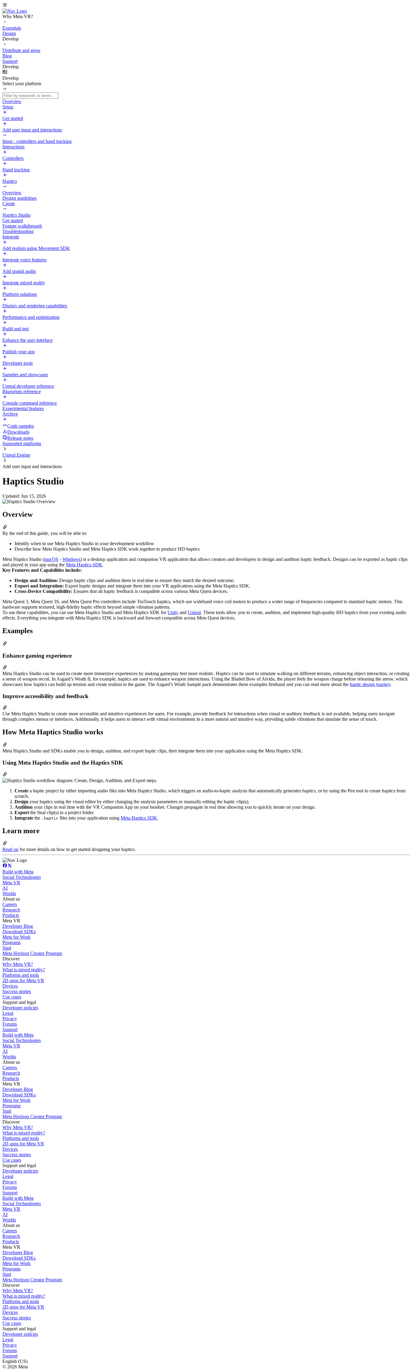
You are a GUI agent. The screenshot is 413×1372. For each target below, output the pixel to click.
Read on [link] (10, 849)
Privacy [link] (9, 1018)
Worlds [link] (9, 893)
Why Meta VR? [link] (17, 964)
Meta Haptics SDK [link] (84, 564)
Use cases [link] (11, 996)
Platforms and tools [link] (20, 975)
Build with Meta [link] (18, 871)
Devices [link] (10, 986)
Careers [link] (9, 904)
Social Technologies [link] (21, 877)
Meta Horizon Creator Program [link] (32, 953)
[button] (206, 5)
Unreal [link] (194, 612)
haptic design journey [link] (370, 684)
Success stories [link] (16, 991)
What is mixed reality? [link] (23, 969)
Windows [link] (71, 559)
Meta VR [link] (11, 882)
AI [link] (5, 888)
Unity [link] (172, 612)
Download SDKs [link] (19, 931)
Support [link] (10, 1029)
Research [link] (11, 909)
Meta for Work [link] (16, 937)
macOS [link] (51, 559)
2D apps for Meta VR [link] (23, 980)
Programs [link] (11, 942)
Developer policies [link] (20, 1007)
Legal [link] (7, 1013)
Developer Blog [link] (17, 926)
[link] (14, 11)
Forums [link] (9, 1024)
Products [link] (10, 915)
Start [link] (6, 947)
